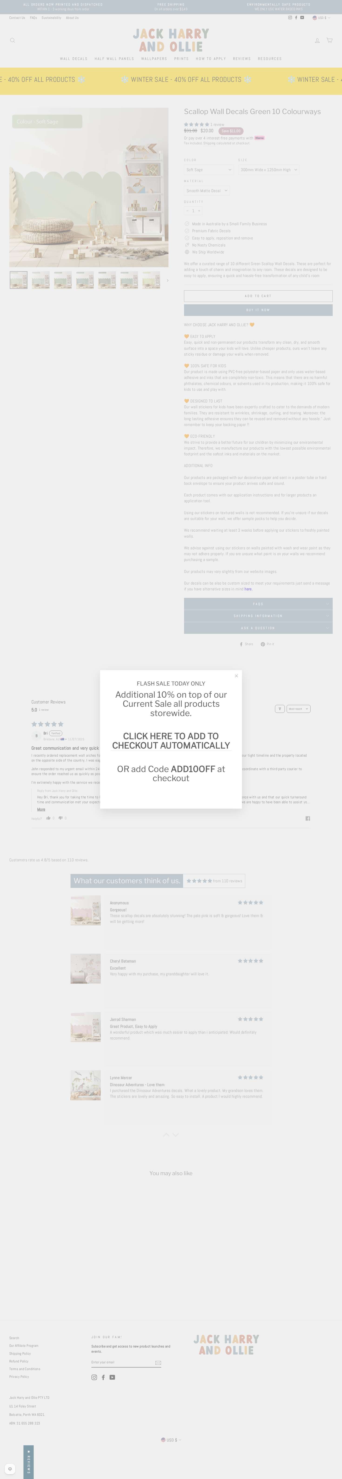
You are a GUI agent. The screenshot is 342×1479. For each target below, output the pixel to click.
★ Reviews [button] (29, 1462)
